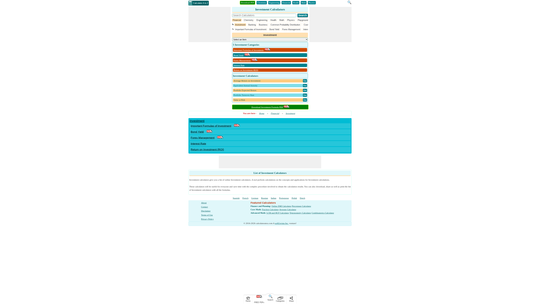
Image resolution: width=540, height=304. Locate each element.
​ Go (305, 81)
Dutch (302, 198)
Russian (264, 198)
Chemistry (261, 3)
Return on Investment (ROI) (246, 70)
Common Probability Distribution (286, 25)
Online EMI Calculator (281, 206)
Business (263, 25)
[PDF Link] (237, 125)
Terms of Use (207, 215)
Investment (240, 25)
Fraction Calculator (270, 209)
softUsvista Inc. (282, 223)
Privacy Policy (207, 219)
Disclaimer (206, 211)
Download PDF (247, 3)
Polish (294, 198)
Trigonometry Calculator (300, 213)
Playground (303, 20)
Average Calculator (287, 209)
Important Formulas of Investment (250, 29)
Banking (252, 25)
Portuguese (284, 198)
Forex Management (291, 29)
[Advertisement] (209, 24)
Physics (312, 3)
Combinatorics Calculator (323, 213)
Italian (273, 198)
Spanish (236, 198)
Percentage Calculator (301, 206)
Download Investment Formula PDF (267, 107)
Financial (286, 3)
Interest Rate (239, 65)
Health (296, 3)
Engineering (274, 3)
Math (303, 3)
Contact (204, 207)
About (204, 203)
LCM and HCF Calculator (277, 213)
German (254, 198)
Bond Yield (274, 29)
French (245, 198)
